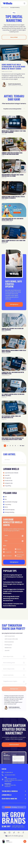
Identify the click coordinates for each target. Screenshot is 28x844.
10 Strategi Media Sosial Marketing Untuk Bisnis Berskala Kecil (11, 598)
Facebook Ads (8, 480)
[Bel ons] (24, 841)
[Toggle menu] (24, 3)
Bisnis (6, 507)
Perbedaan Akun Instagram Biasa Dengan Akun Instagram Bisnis (13, 584)
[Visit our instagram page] (9, 832)
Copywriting (8, 485)
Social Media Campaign (11, 502)
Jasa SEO (7, 475)
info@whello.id (9, 772)
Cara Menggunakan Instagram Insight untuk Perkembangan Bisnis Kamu (13, 591)
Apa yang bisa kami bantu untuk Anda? (12, 633)
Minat (4, 545)
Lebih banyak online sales (11, 639)
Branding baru (8, 644)
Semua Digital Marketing (20, 555)
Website (19, 549)
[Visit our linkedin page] (5, 832)
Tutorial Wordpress (10, 509)
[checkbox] (4, 549)
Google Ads (8, 478)
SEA (6, 499)
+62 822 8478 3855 (10, 775)
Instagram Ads (8, 483)
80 (20, 445)
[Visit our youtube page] (18, 832)
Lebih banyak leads (10, 636)
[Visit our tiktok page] (14, 832)
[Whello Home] (7, 3)
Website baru (8, 647)
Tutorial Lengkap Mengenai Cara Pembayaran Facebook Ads (13, 577)
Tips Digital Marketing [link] (14, 7)
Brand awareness (9, 642)
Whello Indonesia (5, 7)
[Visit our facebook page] (23, 832)
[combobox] (14, 108)
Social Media (8, 555)
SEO (6, 496)
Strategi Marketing (9, 512)
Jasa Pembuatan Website (11, 473)
